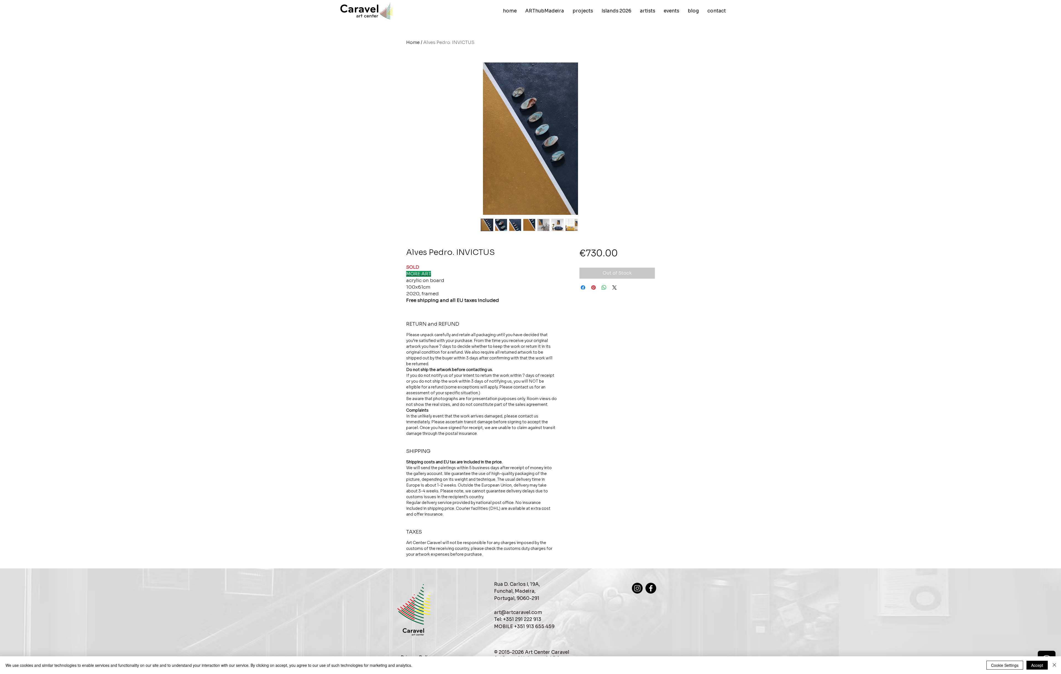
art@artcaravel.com (518, 612)
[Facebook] (650, 588)
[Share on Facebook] (583, 287)
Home (413, 42)
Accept (1037, 665)
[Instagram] (637, 588)
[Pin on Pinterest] (593, 287)
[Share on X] (614, 287)
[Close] (1054, 665)
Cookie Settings (1004, 665)
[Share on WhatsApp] (604, 287)
